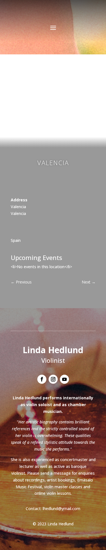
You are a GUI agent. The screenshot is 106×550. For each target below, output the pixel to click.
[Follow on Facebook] (41, 379)
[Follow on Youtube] (64, 379)
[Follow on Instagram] (53, 379)
